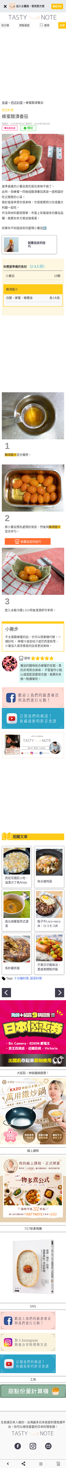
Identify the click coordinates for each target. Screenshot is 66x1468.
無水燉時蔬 (44, 881)
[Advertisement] (33, 65)
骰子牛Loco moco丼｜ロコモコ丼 (48, 923)
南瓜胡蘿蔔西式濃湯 (16, 923)
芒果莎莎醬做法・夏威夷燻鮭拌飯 (49, 967)
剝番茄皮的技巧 (30, 541)
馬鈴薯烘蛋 (12, 968)
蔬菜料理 (36, 978)
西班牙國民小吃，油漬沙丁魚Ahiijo (16, 880)
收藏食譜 (10, 128)
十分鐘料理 (21, 978)
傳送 (29, 128)
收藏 (62, 25)
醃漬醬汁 (10, 454)
